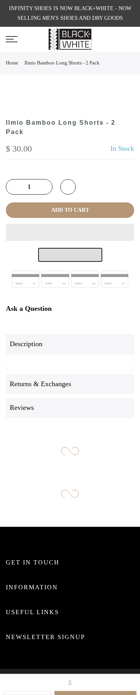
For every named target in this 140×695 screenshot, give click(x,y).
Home (12, 63)
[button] (70, 232)
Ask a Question (29, 308)
